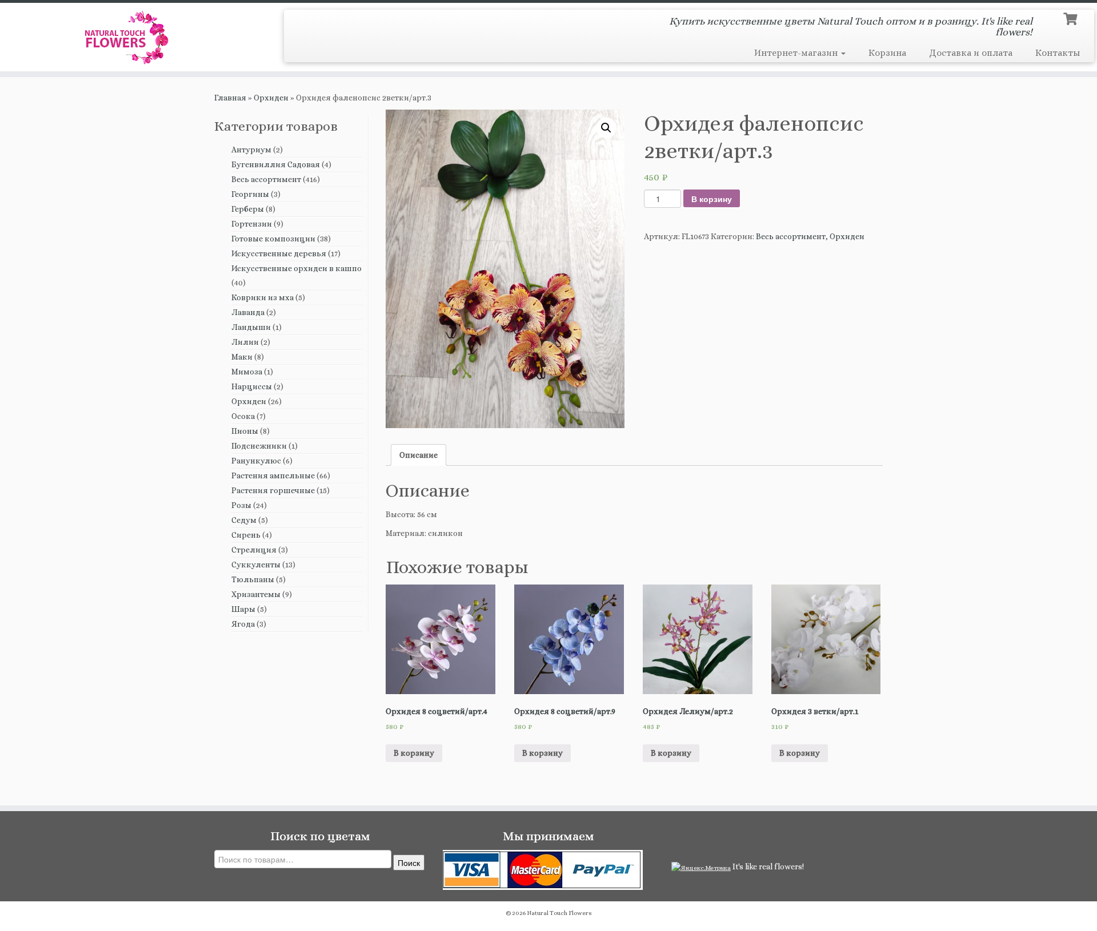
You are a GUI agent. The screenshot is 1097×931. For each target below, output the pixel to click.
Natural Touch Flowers (559, 913)
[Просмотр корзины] (1071, 17)
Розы (241, 505)
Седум (244, 520)
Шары (243, 609)
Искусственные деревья (278, 253)
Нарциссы (251, 386)
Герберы (247, 208)
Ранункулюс (256, 460)
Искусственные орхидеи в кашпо (296, 268)
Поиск (409, 862)
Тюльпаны (252, 579)
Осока (243, 416)
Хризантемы (256, 594)
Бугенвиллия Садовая (275, 164)
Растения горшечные (273, 490)
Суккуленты (256, 564)
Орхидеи (271, 97)
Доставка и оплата (970, 52)
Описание (418, 455)
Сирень (246, 534)
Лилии (245, 341)
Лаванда (248, 312)
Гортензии (251, 223)
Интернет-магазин (797, 52)
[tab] (418, 455)
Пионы (244, 431)
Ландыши (251, 327)
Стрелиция (254, 549)
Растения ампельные (273, 475)
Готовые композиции (273, 238)
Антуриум (251, 149)
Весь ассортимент (266, 179)
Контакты (1057, 52)
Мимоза (246, 371)
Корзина (887, 52)
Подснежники (259, 445)
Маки (242, 356)
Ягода (243, 623)
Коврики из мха (262, 297)
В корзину (711, 198)
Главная (230, 97)
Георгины (250, 194)
